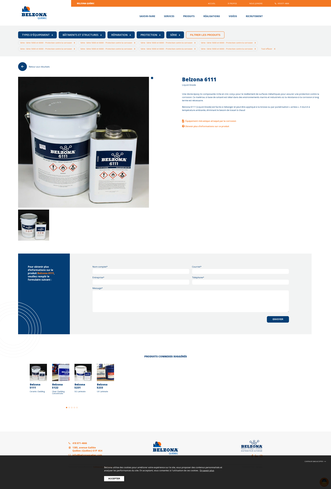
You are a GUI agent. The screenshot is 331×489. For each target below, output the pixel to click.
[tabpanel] (83, 142)
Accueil (211, 3)
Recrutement (254, 16)
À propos (232, 3)
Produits (189, 16)
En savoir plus (207, 470)
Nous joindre (255, 3)
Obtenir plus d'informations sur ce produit (207, 126)
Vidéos (233, 16)
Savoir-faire (147, 16)
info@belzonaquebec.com (87, 455)
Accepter (114, 478)
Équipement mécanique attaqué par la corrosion (210, 120)
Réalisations (211, 16)
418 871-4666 (283, 3)
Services (169, 16)
